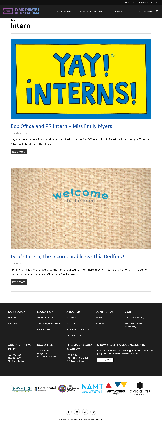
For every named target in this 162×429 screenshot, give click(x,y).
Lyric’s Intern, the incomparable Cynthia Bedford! (67, 256)
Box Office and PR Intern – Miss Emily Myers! (62, 126)
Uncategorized (19, 133)
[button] (12, 317)
